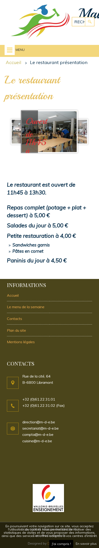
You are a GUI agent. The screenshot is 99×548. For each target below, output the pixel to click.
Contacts (14, 318)
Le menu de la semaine (25, 307)
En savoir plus (86, 544)
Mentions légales (21, 342)
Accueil (13, 62)
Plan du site (16, 330)
